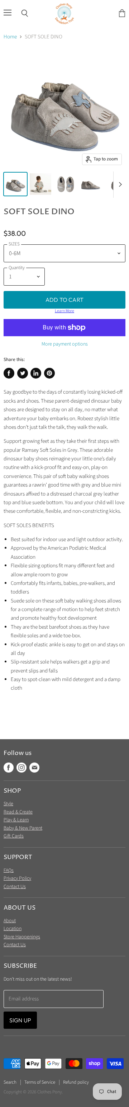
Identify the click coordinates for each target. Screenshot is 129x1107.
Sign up (20, 1020)
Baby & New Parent (23, 828)
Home (10, 37)
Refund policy (76, 1082)
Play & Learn (16, 820)
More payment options (65, 344)
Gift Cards (14, 836)
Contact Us (15, 886)
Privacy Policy (17, 878)
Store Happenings (22, 937)
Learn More (64, 311)
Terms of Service (39, 1082)
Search (10, 1082)
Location (13, 928)
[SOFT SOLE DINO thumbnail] (15, 184)
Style (8, 803)
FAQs (9, 870)
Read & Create (18, 812)
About (10, 920)
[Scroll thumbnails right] (119, 185)
